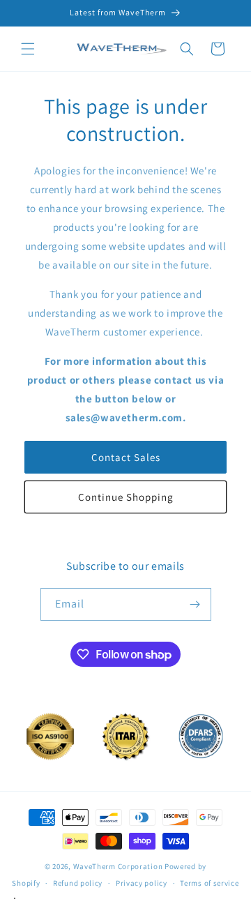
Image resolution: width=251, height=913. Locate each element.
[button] (28, 48)
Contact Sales (125, 457)
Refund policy (77, 883)
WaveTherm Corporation (118, 866)
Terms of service (209, 883)
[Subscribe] (195, 604)
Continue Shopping (126, 497)
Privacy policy (141, 883)
